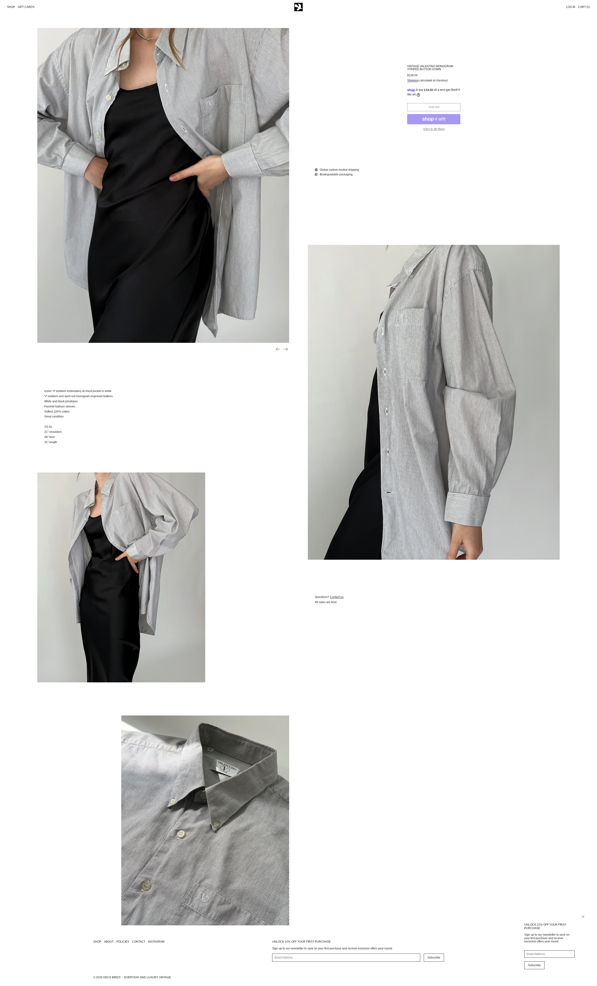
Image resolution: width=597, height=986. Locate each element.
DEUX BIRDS (112, 977)
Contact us (337, 597)
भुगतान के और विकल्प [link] (434, 129)
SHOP (97, 941)
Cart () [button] (584, 7)
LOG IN (570, 7)
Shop (11, 7)
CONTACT (138, 941)
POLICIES (122, 941)
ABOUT (109, 941)
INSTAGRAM (156, 941)
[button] (163, 185)
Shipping (413, 80)
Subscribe (534, 965)
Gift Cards (26, 7)
